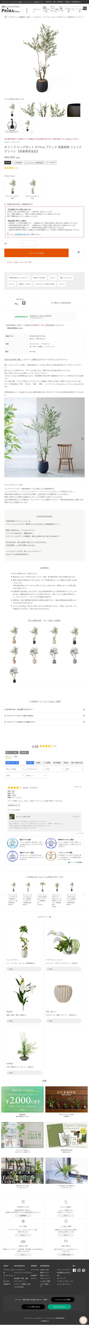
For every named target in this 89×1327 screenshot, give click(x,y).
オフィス (11, 284)
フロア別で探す (19, 1287)
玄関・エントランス (66, 278)
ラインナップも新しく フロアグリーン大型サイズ (22, 1151)
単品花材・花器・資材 (21, 1278)
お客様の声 (7, 1284)
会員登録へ (23, 1215)
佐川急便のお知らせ (21, 234)
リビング (52, 278)
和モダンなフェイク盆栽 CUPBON (66, 1115)
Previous (5, 894)
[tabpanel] (44, 437)
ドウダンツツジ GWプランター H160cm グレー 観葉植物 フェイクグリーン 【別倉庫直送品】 (56, 900)
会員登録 (34, 1275)
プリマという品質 (8, 1271)
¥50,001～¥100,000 (39, 278)
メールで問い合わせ (33, 1307)
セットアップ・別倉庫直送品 (34, 162)
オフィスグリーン (19, 1281)
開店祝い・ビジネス (25, 284)
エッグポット (37, 17)
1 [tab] (42, 478)
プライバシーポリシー (64, 1270)
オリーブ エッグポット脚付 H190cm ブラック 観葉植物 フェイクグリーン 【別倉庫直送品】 (71, 899)
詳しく (66, 1215)
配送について (44, 1272)
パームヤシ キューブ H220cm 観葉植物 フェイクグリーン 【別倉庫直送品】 (42, 899)
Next (83, 894)
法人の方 (6, 1281)
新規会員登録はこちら (15, 328)
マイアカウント (35, 1271)
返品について (44, 1275)
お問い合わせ (66, 1254)
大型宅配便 (18, 162)
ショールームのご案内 (62, 1299)
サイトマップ (61, 1278)
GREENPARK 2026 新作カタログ (66, 1151)
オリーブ (61, 284)
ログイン (34, 1278)
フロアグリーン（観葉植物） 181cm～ (20, 17)
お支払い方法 (44, 1270)
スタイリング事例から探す (22, 1284)
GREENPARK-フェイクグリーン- (18, 278)
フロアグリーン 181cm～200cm (45, 284)
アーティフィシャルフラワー (22, 1274)
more (11, 969)
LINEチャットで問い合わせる (62, 302)
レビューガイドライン (64, 1284)
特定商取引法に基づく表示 (64, 1274)
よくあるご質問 (45, 1281)
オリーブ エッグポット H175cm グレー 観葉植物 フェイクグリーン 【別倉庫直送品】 (12, 899)
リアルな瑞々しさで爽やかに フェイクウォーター (66, 1186)
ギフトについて (45, 1278)
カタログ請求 (45, 1284)
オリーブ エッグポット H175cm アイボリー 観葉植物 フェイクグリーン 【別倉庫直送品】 (27, 899)
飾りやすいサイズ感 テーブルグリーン (22, 1186)
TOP (5, 17)
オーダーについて (8, 1277)
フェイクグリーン (19, 1270)
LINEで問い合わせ (59, 1307)
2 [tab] (44, 478)
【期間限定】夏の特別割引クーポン (22, 1115)
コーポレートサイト (64, 1281)
